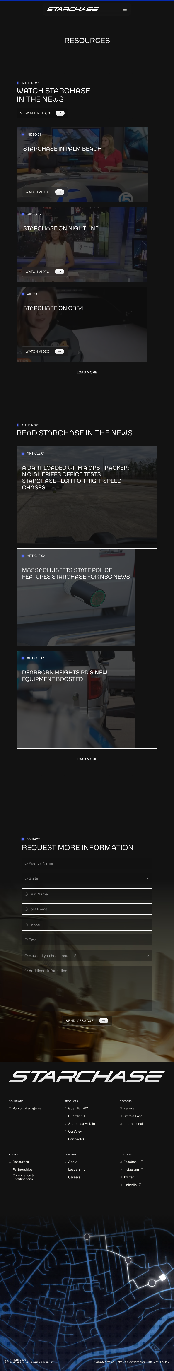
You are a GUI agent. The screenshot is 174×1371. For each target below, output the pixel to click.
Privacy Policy (158, 1362)
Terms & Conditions (131, 1362)
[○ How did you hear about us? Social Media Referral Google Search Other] (87, 955)
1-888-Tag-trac (104, 1362)
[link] (87, 1076)
